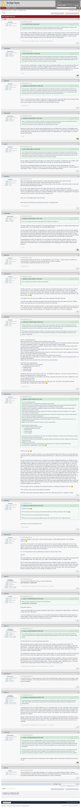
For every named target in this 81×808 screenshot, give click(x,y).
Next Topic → (76, 786)
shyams (6, 593)
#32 (78, 500)
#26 (78, 176)
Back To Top (4, 805)
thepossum (7, 273)
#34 (78, 576)
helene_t (6, 576)
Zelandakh (7, 48)
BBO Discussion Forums (6, 10)
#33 (78, 534)
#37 (78, 673)
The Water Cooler (22, 10)
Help (77, 5)
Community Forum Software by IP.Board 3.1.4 (70, 805)
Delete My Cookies (16, 805)
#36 (78, 626)
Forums (3, 7)
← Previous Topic (62, 786)
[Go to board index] (11, 3)
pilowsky (6, 80)
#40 (78, 767)
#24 (78, 113)
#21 (78, 19)
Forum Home (9, 805)
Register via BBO (61, 5)
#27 (78, 213)
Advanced (80, 8)
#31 (78, 394)
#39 (78, 732)
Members (9, 7)
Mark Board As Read (25, 805)
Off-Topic (15, 10)
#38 (78, 692)
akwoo (6, 768)
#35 (78, 593)
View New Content (73, 10)
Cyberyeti (7, 732)
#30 (78, 317)
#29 (78, 273)
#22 (78, 48)
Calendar (14, 7)
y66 (5, 19)
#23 (78, 80)
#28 (78, 255)
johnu (5, 144)
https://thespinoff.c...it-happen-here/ (29, 582)
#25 (78, 144)
